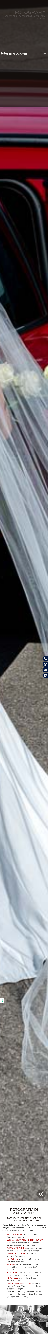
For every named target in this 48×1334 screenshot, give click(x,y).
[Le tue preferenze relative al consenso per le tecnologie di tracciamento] (2, 1000)
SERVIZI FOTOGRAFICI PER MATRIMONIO (25, 1240)
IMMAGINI (11, 1264)
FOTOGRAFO (12, 1259)
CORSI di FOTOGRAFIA (17, 1253)
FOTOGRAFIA (13, 1272)
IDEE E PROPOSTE (15, 1234)
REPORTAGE (12, 1278)
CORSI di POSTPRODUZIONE (19, 1283)
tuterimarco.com (14, 53)
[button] (45, 53)
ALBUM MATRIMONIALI (16, 1248)
